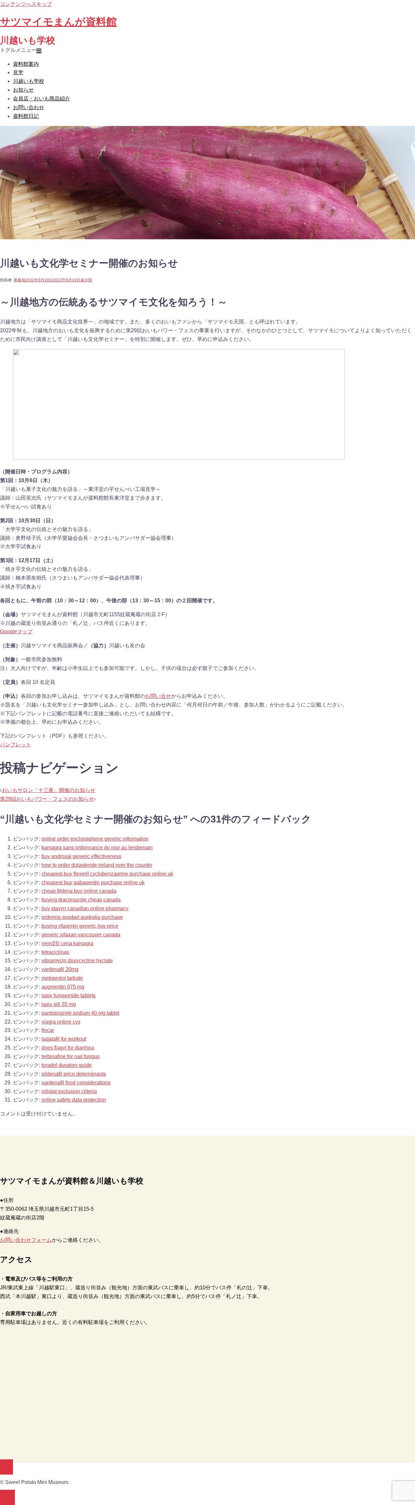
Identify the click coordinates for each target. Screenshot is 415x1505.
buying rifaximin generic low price (80, 926)
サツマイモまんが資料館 (58, 22)
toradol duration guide (67, 1065)
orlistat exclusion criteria (69, 1091)
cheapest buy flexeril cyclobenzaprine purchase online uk (107, 874)
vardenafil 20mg (60, 969)
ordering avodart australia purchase (82, 917)
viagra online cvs (61, 1021)
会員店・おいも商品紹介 (41, 98)
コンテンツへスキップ (26, 4)
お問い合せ (158, 696)
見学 (18, 72)
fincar (48, 1030)
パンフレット (15, 744)
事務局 (19, 280)
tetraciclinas (55, 952)
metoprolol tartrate (62, 978)
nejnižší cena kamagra (67, 943)
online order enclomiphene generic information (95, 839)
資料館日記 (26, 116)
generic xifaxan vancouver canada (81, 934)
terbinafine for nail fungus (71, 1056)
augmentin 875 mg (63, 987)
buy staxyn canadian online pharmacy (85, 908)
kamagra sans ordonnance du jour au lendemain (97, 847)
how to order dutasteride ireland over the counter (97, 865)
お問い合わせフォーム (26, 1240)
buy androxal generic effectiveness (81, 856)
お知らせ (23, 90)
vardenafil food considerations (76, 1082)
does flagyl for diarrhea (68, 1047)
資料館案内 (26, 64)
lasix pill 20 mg (59, 1004)
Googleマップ (16, 631)
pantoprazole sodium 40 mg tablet (80, 1013)
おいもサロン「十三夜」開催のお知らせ (48, 790)
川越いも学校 (28, 81)
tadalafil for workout (64, 1039)
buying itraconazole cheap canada (81, 899)
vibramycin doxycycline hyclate (77, 960)
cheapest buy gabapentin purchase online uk (93, 882)
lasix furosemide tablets (69, 995)
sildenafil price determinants (74, 1074)
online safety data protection (74, 1100)
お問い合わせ (28, 107)
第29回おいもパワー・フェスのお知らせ (47, 799)
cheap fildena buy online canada (79, 891)
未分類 (86, 280)
